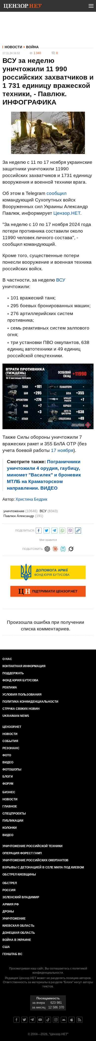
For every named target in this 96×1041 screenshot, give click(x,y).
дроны (8, 911)
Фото (6, 755)
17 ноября (62, 450)
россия (9, 890)
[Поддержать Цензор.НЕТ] (48, 591)
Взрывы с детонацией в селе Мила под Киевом (43, 867)
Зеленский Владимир (20, 897)
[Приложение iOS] (72, 1020)
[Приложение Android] (64, 1020)
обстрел (9, 883)
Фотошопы (11, 769)
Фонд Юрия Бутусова (20, 680)
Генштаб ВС (12, 954)
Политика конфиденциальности (30, 701)
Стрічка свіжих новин (21, 708)
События (10, 741)
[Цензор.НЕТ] (23, 7)
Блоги (7, 776)
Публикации (12, 820)
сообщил (56, 193)
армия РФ (10, 904)
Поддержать (13, 673)
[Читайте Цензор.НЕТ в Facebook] (16, 1020)
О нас (7, 659)
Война (32, 47)
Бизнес (8, 792)
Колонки (9, 827)
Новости (13, 47)
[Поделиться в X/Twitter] (46, 530)
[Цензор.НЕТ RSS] (79, 1020)
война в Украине (16, 940)
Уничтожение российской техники (32, 846)
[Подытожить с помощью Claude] (55, 548)
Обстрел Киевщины (19, 874)
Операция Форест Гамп (22, 853)
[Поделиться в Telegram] (54, 530)
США (6, 947)
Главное (9, 806)
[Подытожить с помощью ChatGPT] (47, 548)
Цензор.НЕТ (66, 213)
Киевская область (18, 925)
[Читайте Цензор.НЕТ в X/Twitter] (24, 1020)
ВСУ (60, 280)
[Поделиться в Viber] (70, 530)
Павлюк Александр (23, 516)
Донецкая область (18, 933)
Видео (7, 762)
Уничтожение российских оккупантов (35, 860)
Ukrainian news (15, 716)
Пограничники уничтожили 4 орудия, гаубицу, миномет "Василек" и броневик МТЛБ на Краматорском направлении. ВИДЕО (44, 475)
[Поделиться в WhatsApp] (62, 530)
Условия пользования (22, 694)
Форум (7, 783)
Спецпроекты (14, 813)
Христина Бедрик (31, 499)
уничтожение (20, 511)
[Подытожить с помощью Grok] (71, 548)
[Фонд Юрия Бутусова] (48, 572)
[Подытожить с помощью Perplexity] (63, 548)
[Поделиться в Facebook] (39, 530)
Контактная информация (24, 666)
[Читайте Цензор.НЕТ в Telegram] (32, 1020)
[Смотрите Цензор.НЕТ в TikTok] (48, 1020)
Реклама (9, 687)
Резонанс (10, 748)
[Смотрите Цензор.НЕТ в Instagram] (56, 1020)
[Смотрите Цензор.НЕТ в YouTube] (40, 1020)
